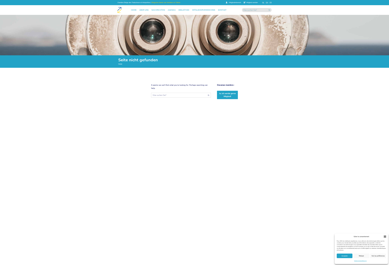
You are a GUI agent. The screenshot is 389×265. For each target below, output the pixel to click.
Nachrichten (158, 10)
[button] (385, 237)
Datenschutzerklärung (360, 261)
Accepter (344, 256)
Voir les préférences (378, 256)
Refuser (361, 256)
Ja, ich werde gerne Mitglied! (227, 95)
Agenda (172, 10)
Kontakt (222, 10)
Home (134, 10)
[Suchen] (269, 10)
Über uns (144, 10)
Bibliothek (183, 10)
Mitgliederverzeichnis (203, 10)
